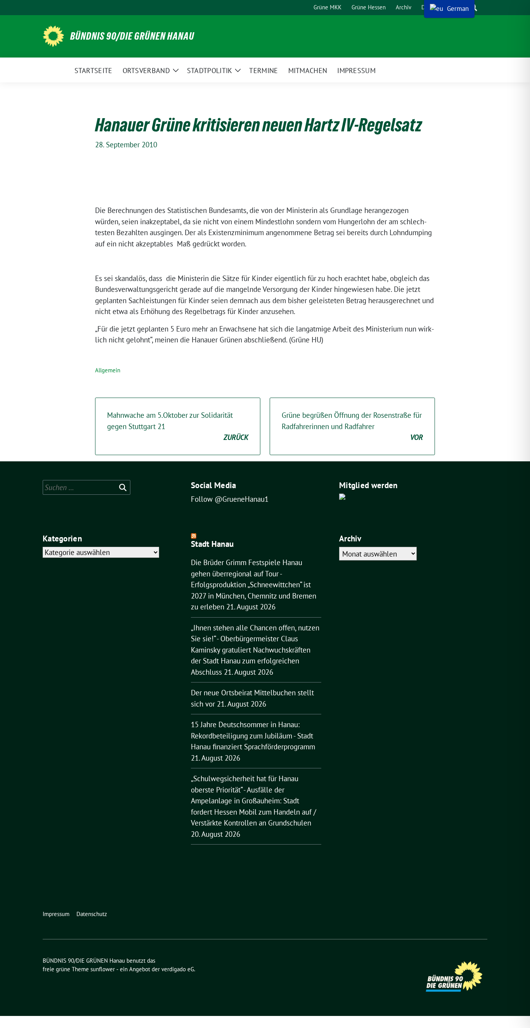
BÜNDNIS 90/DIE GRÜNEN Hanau (132, 36)
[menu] (449, 9)
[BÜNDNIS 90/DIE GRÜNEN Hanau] (53, 36)
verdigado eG (177, 969)
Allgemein (107, 370)
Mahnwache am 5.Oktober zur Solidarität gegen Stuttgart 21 (177, 426)
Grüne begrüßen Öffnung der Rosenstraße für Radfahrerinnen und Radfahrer (352, 426)
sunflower (102, 969)
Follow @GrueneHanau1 (229, 499)
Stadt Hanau (212, 544)
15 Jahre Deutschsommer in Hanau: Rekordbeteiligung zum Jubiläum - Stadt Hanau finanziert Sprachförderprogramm (253, 735)
